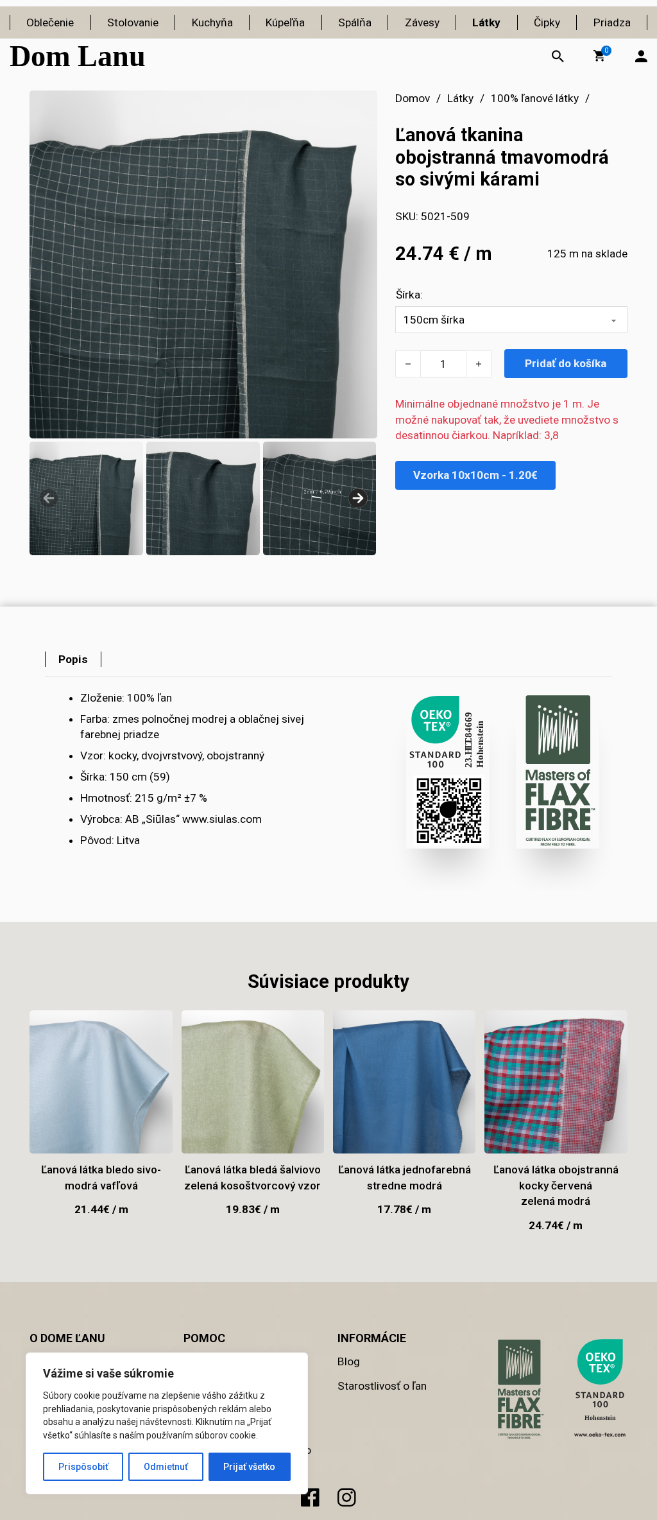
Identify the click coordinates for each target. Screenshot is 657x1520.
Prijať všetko (249, 1467)
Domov (412, 98)
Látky (486, 22)
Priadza (612, 22)
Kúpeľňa (285, 22)
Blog (348, 1361)
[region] (167, 1423)
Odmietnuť (166, 1467)
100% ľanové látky (535, 98)
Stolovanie (132, 22)
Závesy (422, 22)
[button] (599, 56)
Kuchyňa (212, 22)
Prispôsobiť (83, 1467)
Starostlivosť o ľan (382, 1385)
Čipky (547, 22)
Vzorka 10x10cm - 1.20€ (475, 475)
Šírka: (409, 294)
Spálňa (354, 22)
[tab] (73, 659)
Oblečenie (50, 22)
